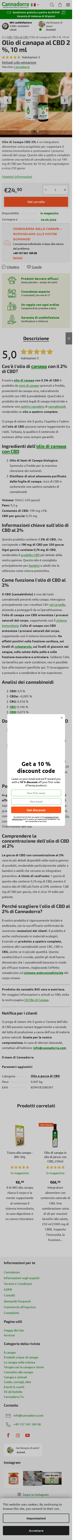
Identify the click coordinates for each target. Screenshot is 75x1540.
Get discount (36, 810)
